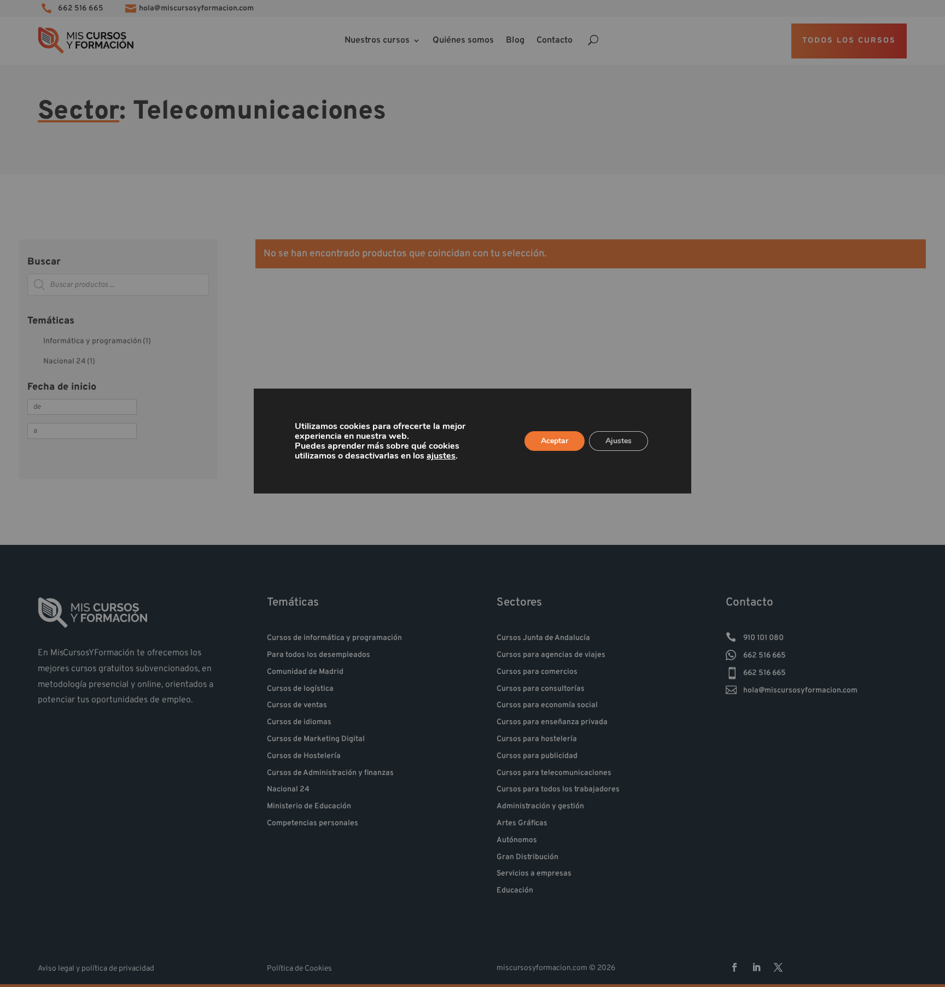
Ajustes (618, 441)
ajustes (441, 456)
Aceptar (554, 441)
